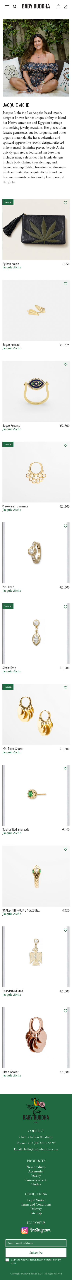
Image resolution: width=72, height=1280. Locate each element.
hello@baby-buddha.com (41, 1149)
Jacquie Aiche (11, 267)
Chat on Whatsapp (40, 1137)
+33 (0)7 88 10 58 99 (42, 1143)
